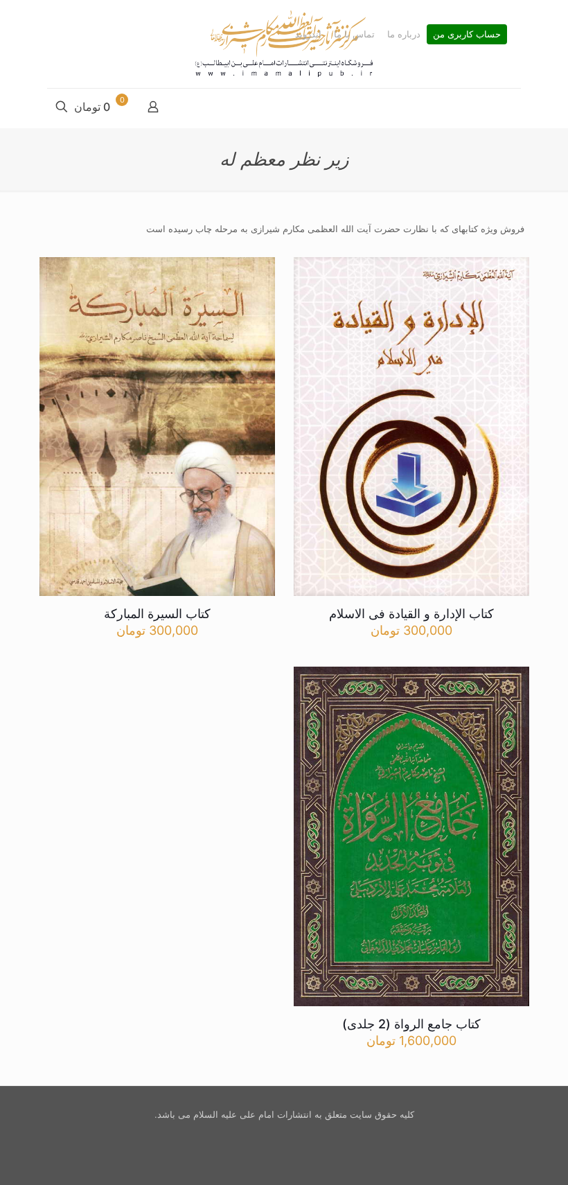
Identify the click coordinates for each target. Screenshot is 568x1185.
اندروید (308, 34)
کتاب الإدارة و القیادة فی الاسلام (411, 613)
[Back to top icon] (501, 1156)
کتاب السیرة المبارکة (157, 613)
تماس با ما (354, 34)
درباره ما (403, 34)
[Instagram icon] (282, 1135)
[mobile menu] (509, 108)
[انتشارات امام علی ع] (284, 44)
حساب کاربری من (467, 34)
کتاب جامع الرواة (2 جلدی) (411, 1024)
